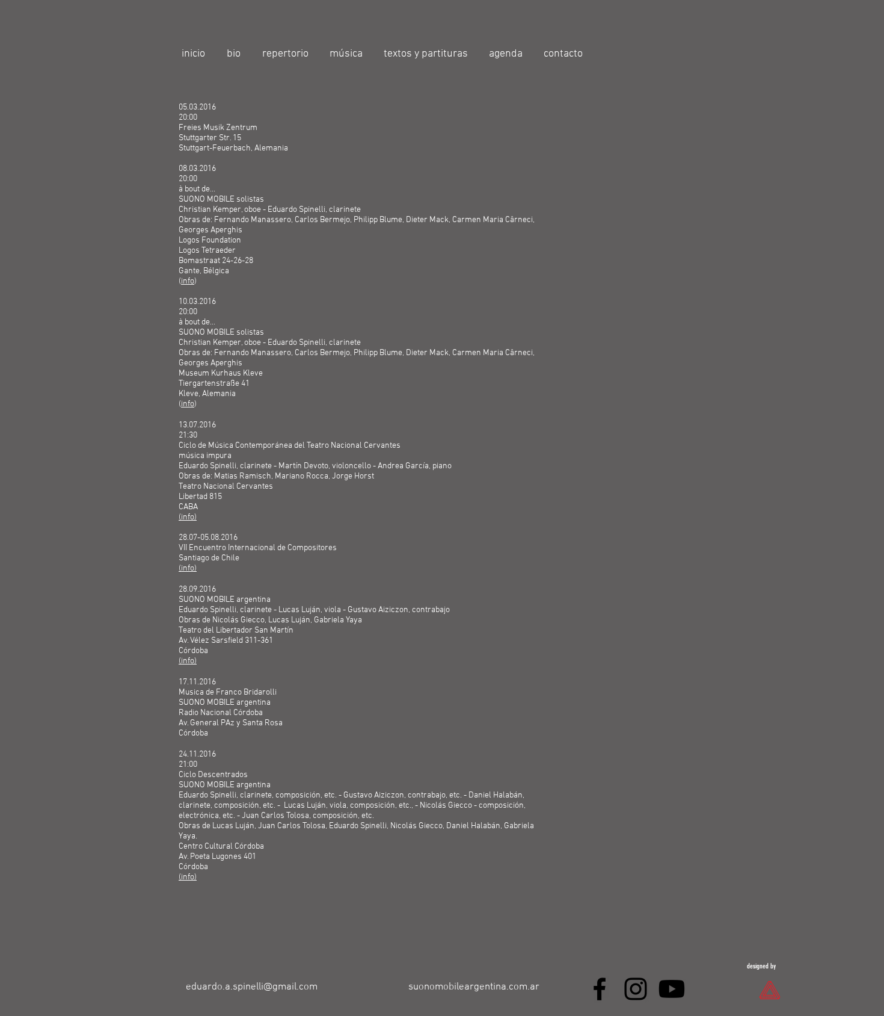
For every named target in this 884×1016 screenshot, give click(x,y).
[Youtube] (672, 989)
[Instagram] (636, 989)
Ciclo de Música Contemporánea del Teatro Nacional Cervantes (290, 446)
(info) (188, 517)
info (187, 281)
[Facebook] (600, 989)
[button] (287, 54)
